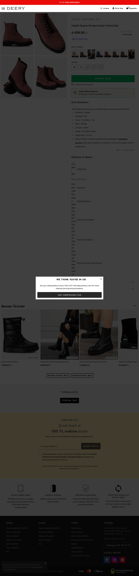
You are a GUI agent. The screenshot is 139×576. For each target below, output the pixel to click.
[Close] (101, 279)
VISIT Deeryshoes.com (69, 295)
